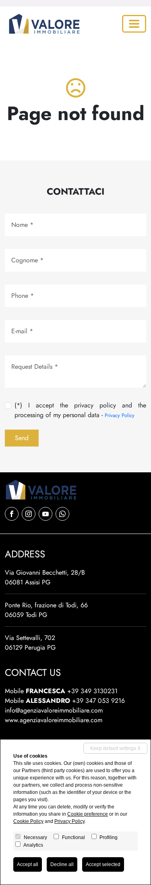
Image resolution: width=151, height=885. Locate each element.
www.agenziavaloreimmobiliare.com (53, 720)
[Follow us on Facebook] (12, 514)
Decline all (62, 864)
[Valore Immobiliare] (43, 24)
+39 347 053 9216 (98, 700)
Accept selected (103, 864)
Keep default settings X (115, 748)
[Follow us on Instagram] (28, 514)
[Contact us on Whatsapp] (62, 514)
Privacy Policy (119, 415)
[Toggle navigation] (134, 24)
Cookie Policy (28, 821)
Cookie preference (87, 814)
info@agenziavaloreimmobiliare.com (54, 710)
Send (22, 437)
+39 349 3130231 (92, 691)
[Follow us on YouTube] (45, 514)
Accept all (27, 864)
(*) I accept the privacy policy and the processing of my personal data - (80, 410)
